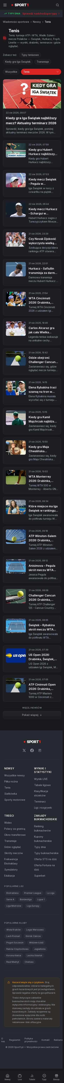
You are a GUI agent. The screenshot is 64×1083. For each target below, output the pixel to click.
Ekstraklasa (12, 893)
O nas (3, 1040)
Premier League (32, 893)
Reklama (58, 1040)
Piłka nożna (11, 781)
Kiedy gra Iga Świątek (18, 61)
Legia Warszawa (35, 929)
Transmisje (43, 61)
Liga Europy (33, 906)
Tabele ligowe (42, 785)
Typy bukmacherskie (46, 853)
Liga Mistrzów (13, 906)
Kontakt (46, 1040)
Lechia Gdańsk (34, 955)
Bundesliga (26, 899)
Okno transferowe (15, 834)
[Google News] (40, 750)
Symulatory (11, 869)
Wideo (8, 822)
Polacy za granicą (14, 828)
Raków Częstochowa (17, 949)
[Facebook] (32, 750)
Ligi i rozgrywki (43, 807)
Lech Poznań (13, 936)
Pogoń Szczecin (14, 942)
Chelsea (29, 962)
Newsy (37, 21)
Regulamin (14, 1040)
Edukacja (9, 875)
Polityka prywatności (31, 1040)
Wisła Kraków (13, 929)
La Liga (50, 893)
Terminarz (40, 801)
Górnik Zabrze (33, 936)
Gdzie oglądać (12, 846)
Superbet (39, 875)
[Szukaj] (57, 5)
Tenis (7, 787)
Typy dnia (40, 846)
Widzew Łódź (36, 942)
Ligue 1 (41, 899)
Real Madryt (12, 962)
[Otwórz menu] (5, 5)
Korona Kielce (13, 955)
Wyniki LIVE (41, 778)
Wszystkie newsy (14, 775)
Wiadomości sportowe (16, 21)
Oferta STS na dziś (45, 859)
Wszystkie (11, 71)
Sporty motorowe (14, 799)
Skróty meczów (13, 853)
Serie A (10, 899)
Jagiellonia (40, 949)
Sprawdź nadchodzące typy (39, 13)
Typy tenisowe (30, 54)
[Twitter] (24, 750)
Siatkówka (10, 793)
